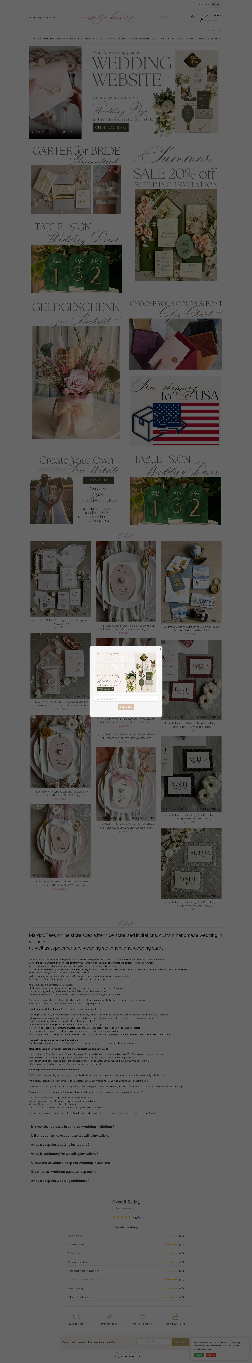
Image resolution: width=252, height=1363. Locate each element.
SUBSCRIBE (126, 707)
